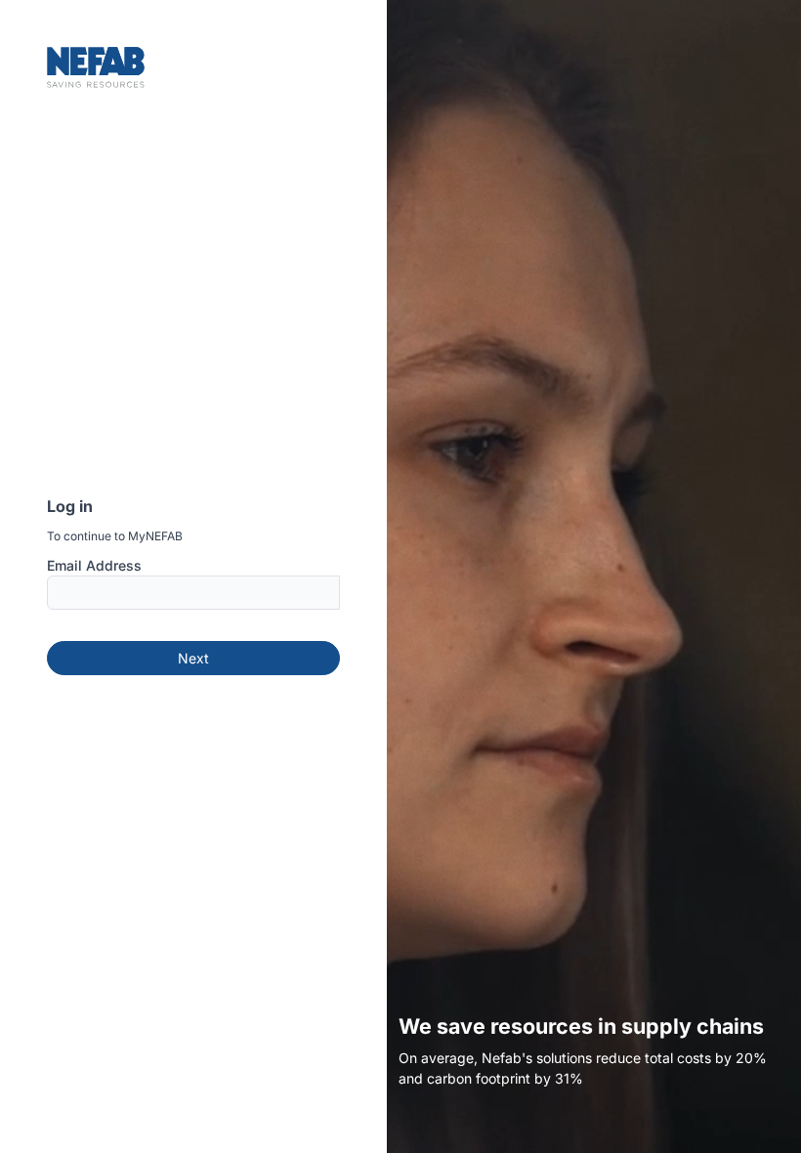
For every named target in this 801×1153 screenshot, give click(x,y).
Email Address (94, 565)
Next (193, 658)
